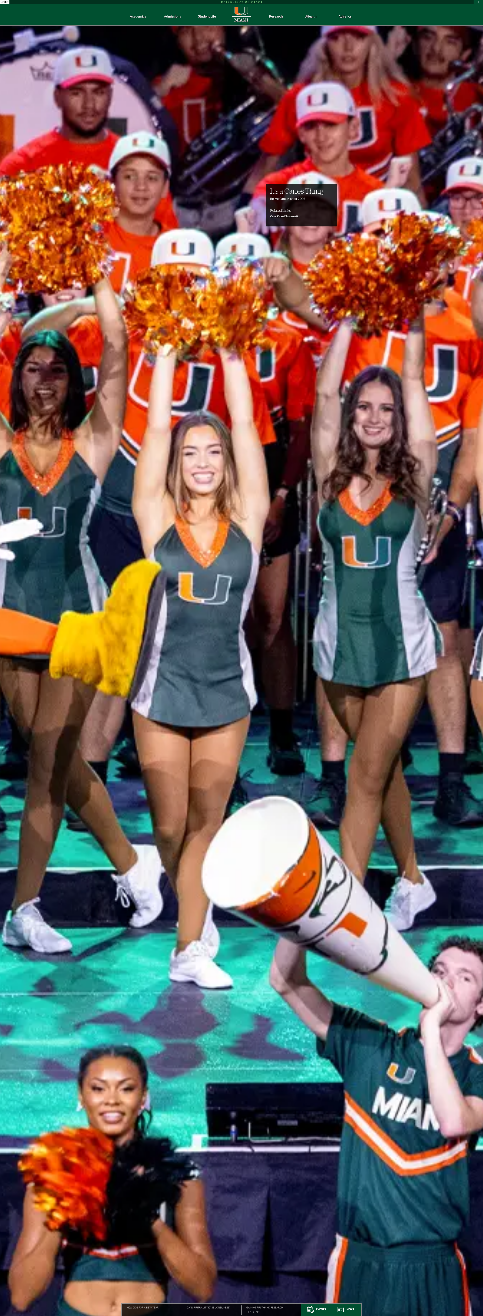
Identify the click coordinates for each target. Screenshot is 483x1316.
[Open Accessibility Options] (4, 2)
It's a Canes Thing (297, 191)
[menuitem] (138, 16)
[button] (475, 1305)
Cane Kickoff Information (285, 216)
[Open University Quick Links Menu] (478, 2)
